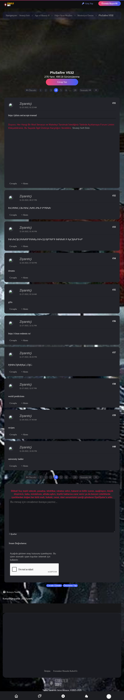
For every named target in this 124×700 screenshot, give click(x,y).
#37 (114, 352)
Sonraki (84, 90)
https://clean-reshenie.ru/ (19, 333)
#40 (114, 446)
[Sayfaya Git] (96, 90)
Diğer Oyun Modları (63, 15)
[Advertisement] (62, 44)
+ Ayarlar (13, 534)
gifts (10, 302)
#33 (114, 227)
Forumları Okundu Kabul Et (65, 671)
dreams (11, 271)
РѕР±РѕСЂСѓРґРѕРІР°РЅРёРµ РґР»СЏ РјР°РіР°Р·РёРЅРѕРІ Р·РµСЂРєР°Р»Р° (45, 239)
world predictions (16, 396)
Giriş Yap (88, 3)
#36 (114, 321)
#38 (114, 384)
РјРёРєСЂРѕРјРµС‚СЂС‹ (20, 365)
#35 (114, 290)
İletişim (47, 671)
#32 (114, 195)
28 (75, 90)
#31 (114, 103)
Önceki (32, 90)
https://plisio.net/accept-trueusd (22, 115)
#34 (114, 258)
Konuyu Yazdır (13, 592)
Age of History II (42, 15)
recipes (11, 428)
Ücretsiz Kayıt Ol (109, 3)
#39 (114, 415)
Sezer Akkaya (63, 690)
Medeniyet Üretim (85, 15)
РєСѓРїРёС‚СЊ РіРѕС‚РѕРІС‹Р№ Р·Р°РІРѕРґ (29, 208)
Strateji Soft (24, 15)
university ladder (16, 459)
